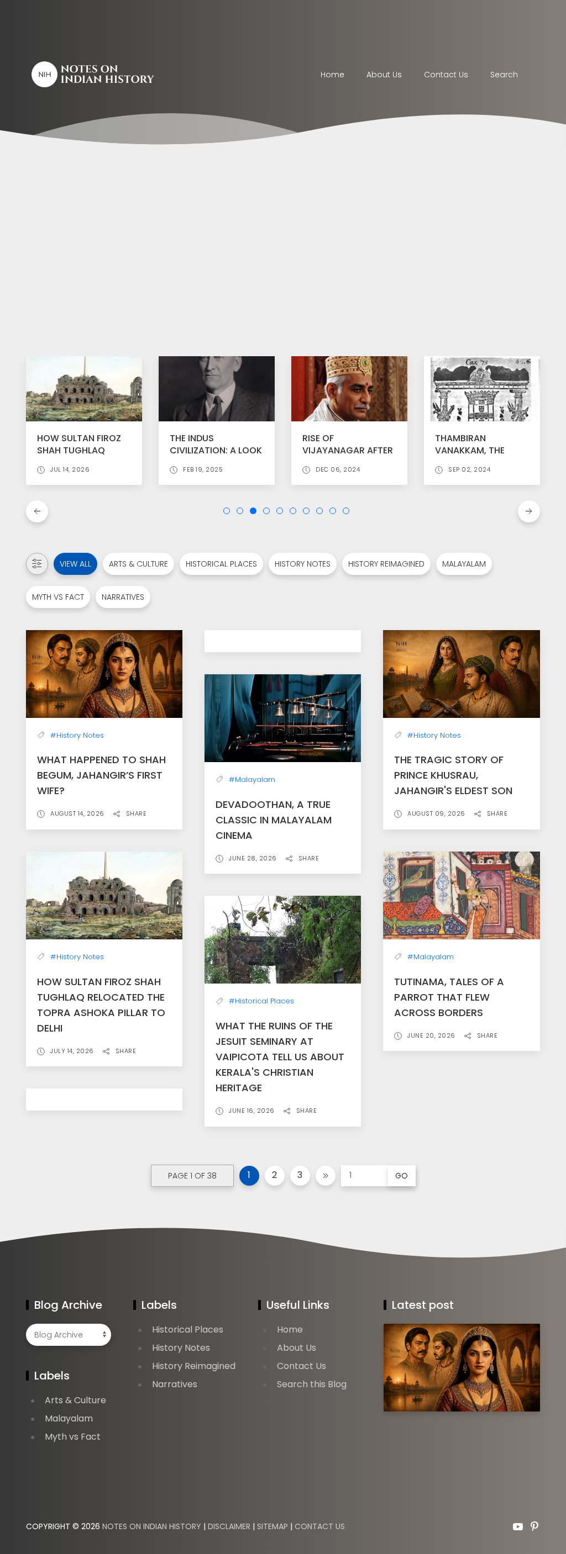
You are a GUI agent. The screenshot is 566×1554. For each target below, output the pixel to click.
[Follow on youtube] (517, 1526)
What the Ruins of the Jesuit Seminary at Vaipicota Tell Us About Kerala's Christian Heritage (280, 1057)
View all (75, 563)
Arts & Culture (138, 563)
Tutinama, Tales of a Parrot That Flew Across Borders (449, 997)
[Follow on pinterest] (534, 1526)
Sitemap (272, 1526)
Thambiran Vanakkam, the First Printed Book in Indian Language (479, 457)
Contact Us (301, 1366)
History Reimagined (386, 563)
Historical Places (221, 563)
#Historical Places (261, 1001)
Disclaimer (229, 1526)
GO (401, 1175)
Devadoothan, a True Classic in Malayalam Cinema (274, 819)
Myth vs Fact (58, 596)
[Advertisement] (283, 251)
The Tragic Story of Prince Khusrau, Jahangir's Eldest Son (453, 775)
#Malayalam (252, 779)
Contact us (446, 74)
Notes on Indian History (151, 1526)
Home (332, 74)
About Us (384, 74)
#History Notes (77, 735)
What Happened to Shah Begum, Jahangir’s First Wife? (101, 775)
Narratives (123, 596)
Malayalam (464, 563)
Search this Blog (312, 1384)
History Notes (303, 563)
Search (504, 74)
